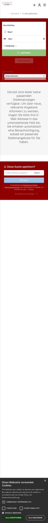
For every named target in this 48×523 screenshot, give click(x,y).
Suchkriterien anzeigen (24, 194)
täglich (36, 173)
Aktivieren (24, 180)
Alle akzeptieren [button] (13, 518)
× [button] (45, 481)
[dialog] (24, 500)
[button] (43, 45)
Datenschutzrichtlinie (30, 185)
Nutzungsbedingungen (12, 188)
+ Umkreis (8, 45)
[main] (24, 108)
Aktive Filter (7, 71)
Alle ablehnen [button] (35, 518)
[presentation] (34, 5)
